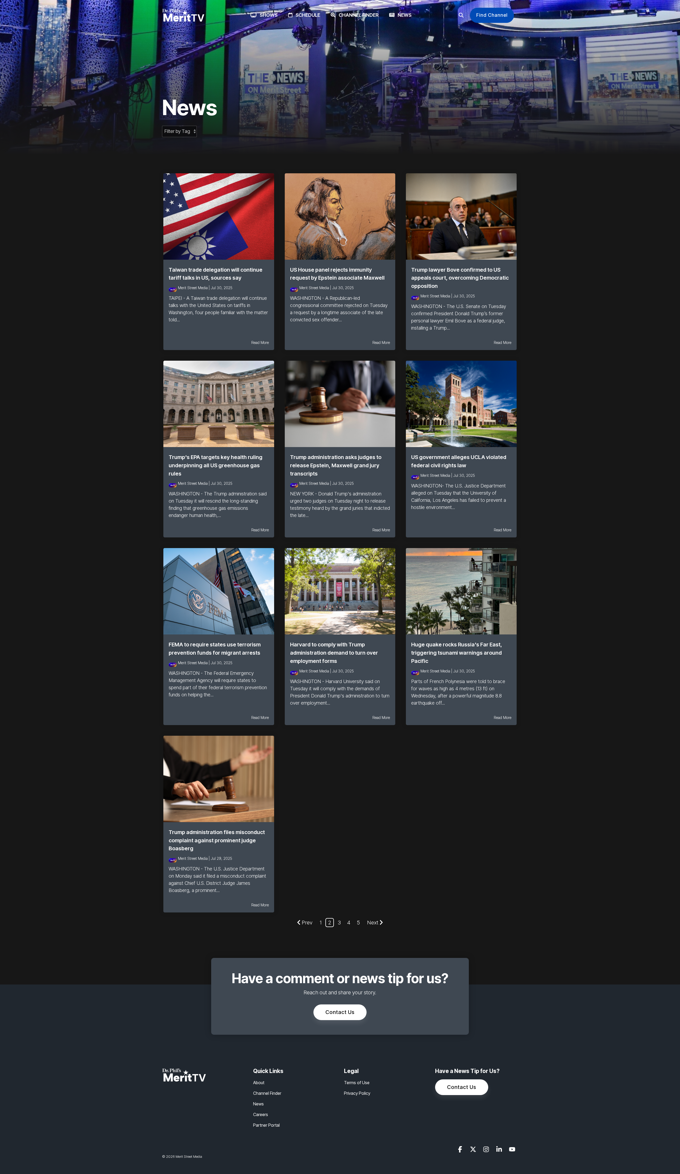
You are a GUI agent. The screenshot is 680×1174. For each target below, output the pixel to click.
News (402, 15)
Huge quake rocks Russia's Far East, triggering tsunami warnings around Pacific (456, 652)
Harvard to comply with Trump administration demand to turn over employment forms (334, 652)
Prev (307, 922)
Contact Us (340, 1012)
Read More (260, 342)
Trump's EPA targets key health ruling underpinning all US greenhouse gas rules (215, 465)
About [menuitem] (258, 1082)
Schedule (306, 15)
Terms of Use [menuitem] (356, 1082)
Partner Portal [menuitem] (266, 1125)
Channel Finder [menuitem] (267, 1093)
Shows (267, 15)
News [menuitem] (258, 1103)
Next (372, 922)
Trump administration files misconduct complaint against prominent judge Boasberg (217, 840)
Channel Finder (357, 15)
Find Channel (492, 15)
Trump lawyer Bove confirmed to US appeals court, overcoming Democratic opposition (460, 278)
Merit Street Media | (194, 287)
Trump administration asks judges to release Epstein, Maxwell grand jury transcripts (335, 465)
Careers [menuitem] (260, 1114)
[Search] (461, 15)
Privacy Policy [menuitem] (357, 1093)
